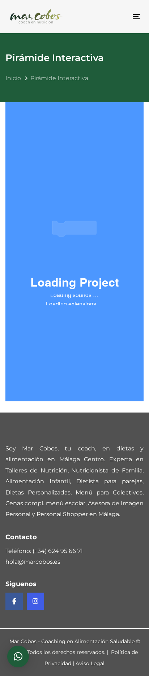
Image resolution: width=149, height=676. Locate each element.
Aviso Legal (90, 663)
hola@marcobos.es (32, 561)
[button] (18, 656)
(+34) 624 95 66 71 (58, 551)
